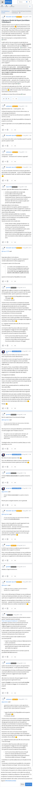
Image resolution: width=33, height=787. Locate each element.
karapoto (8, 545)
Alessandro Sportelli (11, 16)
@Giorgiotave (5, 420)
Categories (11, 6)
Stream (2, 6)
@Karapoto (5, 585)
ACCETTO (28, 784)
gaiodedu (8, 287)
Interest (6, 6)
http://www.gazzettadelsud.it (10, 621)
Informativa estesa (10, 780)
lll (6, 614)
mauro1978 (9, 186)
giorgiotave (9, 351)
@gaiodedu (5, 491)
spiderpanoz (9, 106)
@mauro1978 (5, 251)
